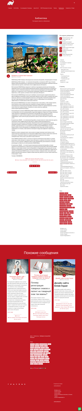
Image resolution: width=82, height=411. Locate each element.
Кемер (71, 203)
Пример (71, 218)
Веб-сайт (48, 160)
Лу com (29, 160)
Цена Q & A (36, 8)
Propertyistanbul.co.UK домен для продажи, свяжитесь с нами (67, 145)
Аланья (17, 160)
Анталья (61, 196)
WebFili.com (14, 77)
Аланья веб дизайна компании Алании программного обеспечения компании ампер (67, 96)
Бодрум (71, 196)
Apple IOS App (63, 99)
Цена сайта (69, 303)
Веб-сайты (62, 185)
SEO (65, 212)
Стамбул (69, 221)
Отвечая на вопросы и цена (66, 155)
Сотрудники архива (64, 142)
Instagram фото (68, 220)
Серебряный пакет (65, 79)
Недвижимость (70, 198)
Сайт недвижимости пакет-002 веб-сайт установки (67, 111)
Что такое (61, 209)
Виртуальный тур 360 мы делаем (67, 88)
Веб (69, 214)
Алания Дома (63, 231)
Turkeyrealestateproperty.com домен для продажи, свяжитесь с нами (67, 168)
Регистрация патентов (64, 211)
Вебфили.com (63, 228)
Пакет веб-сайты (64, 140)
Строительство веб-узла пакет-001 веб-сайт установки (66, 128)
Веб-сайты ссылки (64, 176)
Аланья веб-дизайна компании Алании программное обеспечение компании (67, 92)
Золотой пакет (64, 77)
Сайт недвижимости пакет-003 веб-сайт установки (67, 114)
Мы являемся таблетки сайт (66, 156)
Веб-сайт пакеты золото (65, 170)
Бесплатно (66, 196)
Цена (69, 200)
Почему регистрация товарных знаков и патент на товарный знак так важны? (66, 43)
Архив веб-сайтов (64, 186)
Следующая (52, 172)
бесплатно (36, 160)
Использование (62, 205)
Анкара (69, 194)
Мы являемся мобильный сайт (67, 134)
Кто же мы (16, 8)
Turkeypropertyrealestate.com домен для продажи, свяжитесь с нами (67, 163)
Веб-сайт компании (30, 158)
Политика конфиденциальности (67, 143)
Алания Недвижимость (65, 235)
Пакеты (55, 8)
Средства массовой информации (65, 207)
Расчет (62, 66)
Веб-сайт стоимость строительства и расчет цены (66, 181)
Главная (10, 8)
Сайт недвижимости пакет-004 (67, 116)
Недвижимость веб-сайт (62, 303)
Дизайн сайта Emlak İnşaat (68, 47)
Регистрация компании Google (67, 123)
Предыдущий (13, 172)
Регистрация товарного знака (39, 315)
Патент (46, 315)
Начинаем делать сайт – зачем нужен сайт (67, 38)
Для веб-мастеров (42, 160)
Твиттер (65, 214)
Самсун (61, 212)
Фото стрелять (63, 120)
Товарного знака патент (41, 312)
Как (73, 207)
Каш (67, 203)
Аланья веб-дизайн (23, 160)
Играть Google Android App (66, 122)
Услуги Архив (63, 126)
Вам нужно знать (65, 69)
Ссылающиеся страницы (26, 8)
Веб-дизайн (62, 218)
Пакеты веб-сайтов (64, 175)
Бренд (47, 313)
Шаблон (61, 214)
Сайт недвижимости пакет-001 (67, 106)
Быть (66, 209)
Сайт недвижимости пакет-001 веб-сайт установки (67, 108)
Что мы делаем (63, 136)
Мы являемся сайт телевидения (67, 157)
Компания (70, 223)
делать (52, 160)
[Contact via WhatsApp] (79, 408)
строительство (62, 203)
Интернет (67, 202)
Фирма (65, 200)
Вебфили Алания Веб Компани (22, 75)
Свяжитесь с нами (70, 8)
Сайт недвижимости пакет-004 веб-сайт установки (67, 118)
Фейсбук (61, 200)
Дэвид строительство (65, 103)
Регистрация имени (63, 221)
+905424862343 (57, 401)
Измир (61, 223)
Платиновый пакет (65, 76)
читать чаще (10, 312)
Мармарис (69, 205)
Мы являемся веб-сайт (65, 183)
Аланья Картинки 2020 (67, 54)
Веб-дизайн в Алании (39, 158)
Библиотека (61, 8)
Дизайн (32, 160)
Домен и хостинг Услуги (65, 104)
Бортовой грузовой (64, 124)
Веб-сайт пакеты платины (66, 172)
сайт (68, 212)
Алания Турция (63, 229)
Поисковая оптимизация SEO (66, 150)
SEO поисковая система (46, 8)
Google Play (62, 202)
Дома (31, 336)
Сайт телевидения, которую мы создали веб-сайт (67, 159)
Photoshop (71, 211)
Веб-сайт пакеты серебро (66, 173)
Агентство (62, 193)
